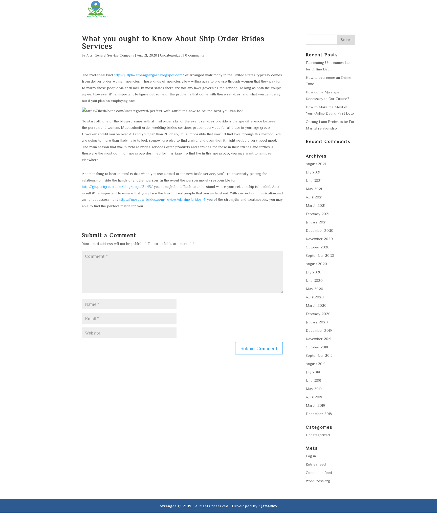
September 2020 (320, 255)
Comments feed (319, 472)
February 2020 (318, 314)
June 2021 (313, 180)
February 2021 (317, 214)
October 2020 (318, 247)
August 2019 (315, 364)
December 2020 (319, 230)
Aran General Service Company (110, 55)
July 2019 (313, 372)
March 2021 (315, 205)
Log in (311, 456)
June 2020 (314, 280)
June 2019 (313, 380)
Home (203, 10)
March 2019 (315, 405)
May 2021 (314, 189)
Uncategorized (171, 55)
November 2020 (319, 239)
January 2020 (317, 322)
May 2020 (314, 289)
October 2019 (317, 347)
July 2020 (313, 272)
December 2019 (319, 330)
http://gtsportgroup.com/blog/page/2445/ (117, 186)
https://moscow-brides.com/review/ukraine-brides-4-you (166, 199)
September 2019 (319, 355)
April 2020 (315, 297)
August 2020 (316, 264)
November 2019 (318, 339)
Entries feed (316, 464)
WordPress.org (318, 481)
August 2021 (316, 164)
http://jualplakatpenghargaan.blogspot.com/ (149, 75)
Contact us (343, 10)
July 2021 (313, 172)
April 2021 (314, 197)
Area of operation (280, 10)
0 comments (194, 55)
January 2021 (316, 222)
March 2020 (316, 305)
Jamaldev (269, 506)
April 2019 (314, 397)
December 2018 (319, 414)
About (222, 10)
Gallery (315, 10)
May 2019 (314, 389)
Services (244, 10)
